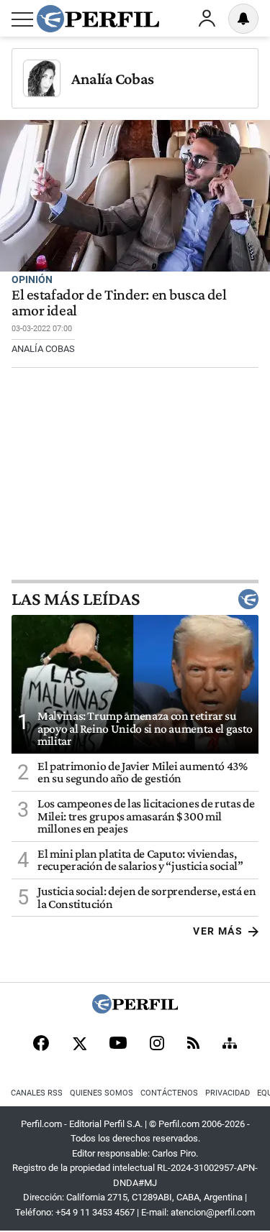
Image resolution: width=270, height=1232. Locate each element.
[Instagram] (157, 1044)
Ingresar (206, 18)
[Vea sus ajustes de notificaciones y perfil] (243, 18)
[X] (79, 1044)
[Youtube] (118, 1044)
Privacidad (227, 1093)
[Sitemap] (229, 1044)
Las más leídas (76, 599)
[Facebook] (41, 1044)
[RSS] (193, 1044)
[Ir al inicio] (98, 18)
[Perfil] (135, 1009)
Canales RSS (37, 1093)
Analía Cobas (112, 79)
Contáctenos (169, 1093)
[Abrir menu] (22, 19)
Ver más (218, 931)
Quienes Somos (101, 1093)
